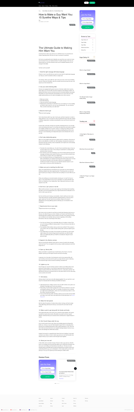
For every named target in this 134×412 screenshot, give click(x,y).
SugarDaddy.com (5, 409)
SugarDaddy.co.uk (24, 409)
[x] (122, 410)
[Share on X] (72, 21)
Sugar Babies (41, 400)
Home (40, 5)
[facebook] (121, 410)
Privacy (74, 403)
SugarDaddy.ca (14, 409)
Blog (39, 10)
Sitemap (86, 400)
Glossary (86, 398)
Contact (63, 398)
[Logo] (41, 3)
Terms (74, 400)
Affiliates (74, 405)
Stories (51, 405)
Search (43, 5)
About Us (75, 398)
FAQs (50, 5)
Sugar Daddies (41, 403)
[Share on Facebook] (70, 21)
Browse (46, 5)
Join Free (47, 376)
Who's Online (54, 5)
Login (86, 2)
